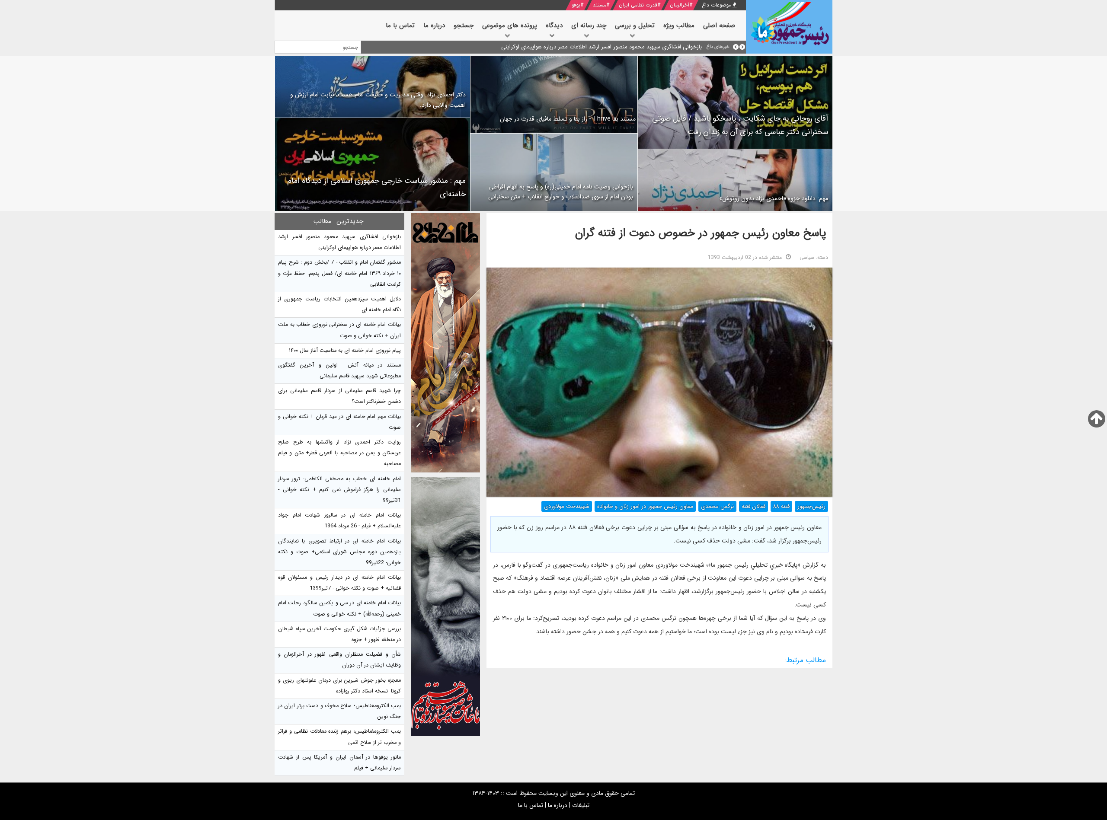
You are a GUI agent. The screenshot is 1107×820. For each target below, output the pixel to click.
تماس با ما (530, 805)
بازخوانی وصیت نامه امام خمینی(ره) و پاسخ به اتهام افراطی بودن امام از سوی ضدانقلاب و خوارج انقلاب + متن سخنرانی (560, 192)
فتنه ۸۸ (781, 506)
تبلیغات (580, 805)
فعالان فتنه (753, 506)
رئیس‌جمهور (811, 506)
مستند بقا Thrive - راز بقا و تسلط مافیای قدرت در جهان (568, 119)
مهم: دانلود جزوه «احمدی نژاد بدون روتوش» (773, 198)
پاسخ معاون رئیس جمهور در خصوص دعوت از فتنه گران (700, 233)
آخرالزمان (679, 5)
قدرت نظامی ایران (638, 5)
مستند (599, 5)
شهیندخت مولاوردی (566, 506)
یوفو (576, 5)
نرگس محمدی (717, 506)
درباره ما (557, 805)
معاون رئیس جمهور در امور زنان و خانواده (645, 506)
